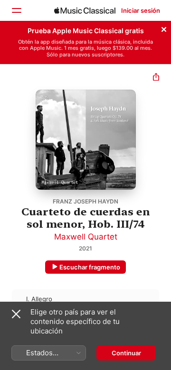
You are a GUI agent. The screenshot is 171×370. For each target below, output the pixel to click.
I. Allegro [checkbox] (39, 299)
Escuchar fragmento (89, 267)
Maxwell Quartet (85, 236)
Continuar (126, 353)
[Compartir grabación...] (156, 78)
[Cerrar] (164, 28)
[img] (84, 10)
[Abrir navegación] (16, 10)
